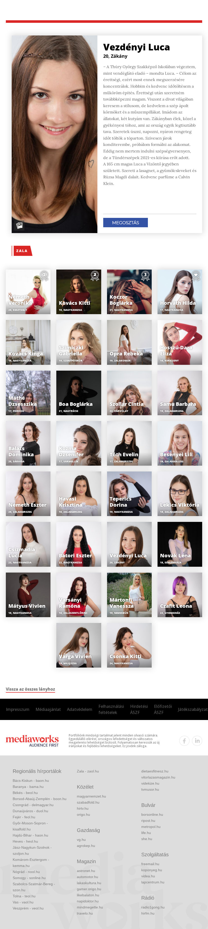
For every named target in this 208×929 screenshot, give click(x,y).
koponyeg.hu (151, 870)
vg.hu (81, 840)
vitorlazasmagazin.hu (158, 777)
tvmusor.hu (150, 789)
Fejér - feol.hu (24, 817)
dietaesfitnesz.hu (154, 771)
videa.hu (148, 876)
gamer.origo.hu (89, 889)
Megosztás (125, 222)
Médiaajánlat (48, 709)
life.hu (146, 833)
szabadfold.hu (88, 802)
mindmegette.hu (90, 907)
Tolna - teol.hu (24, 896)
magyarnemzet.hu (91, 796)
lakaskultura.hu (89, 883)
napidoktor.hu (88, 901)
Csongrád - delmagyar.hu (33, 805)
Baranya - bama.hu (28, 787)
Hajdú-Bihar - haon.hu (30, 835)
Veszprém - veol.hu (28, 908)
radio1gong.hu (153, 907)
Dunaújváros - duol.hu (30, 811)
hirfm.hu (147, 913)
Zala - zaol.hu (88, 771)
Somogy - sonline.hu (29, 878)
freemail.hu (150, 864)
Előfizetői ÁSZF (163, 709)
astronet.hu (86, 871)
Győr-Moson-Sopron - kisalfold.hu (30, 826)
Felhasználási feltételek (111, 709)
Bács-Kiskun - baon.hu (31, 781)
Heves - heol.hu (25, 841)
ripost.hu (148, 821)
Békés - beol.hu (25, 793)
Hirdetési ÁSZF (139, 709)
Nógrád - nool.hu (26, 872)
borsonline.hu (152, 814)
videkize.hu (150, 783)
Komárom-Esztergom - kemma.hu (31, 863)
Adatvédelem (79, 709)
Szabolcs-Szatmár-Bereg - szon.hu (34, 887)
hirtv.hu (83, 808)
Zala (22, 250)
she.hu (146, 839)
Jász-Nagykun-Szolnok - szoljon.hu (32, 850)
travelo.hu (85, 913)
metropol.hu (151, 827)
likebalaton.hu (88, 895)
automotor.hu (87, 877)
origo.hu (83, 814)
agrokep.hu (86, 846)
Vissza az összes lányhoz (30, 689)
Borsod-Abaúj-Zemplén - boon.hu (39, 799)
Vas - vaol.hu (23, 902)
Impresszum (17, 709)
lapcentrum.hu (152, 882)
